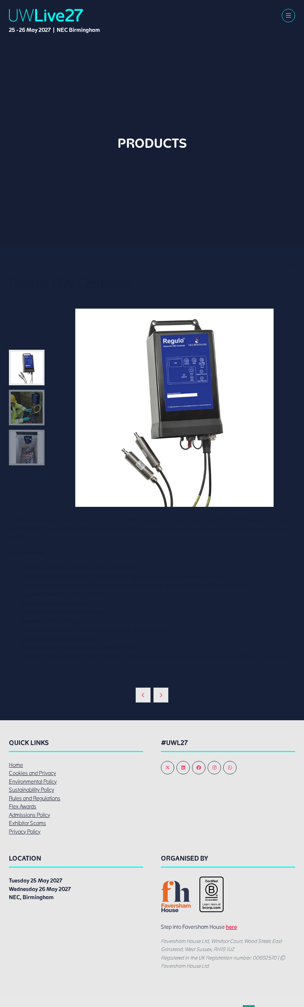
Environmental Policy (33, 781)
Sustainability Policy (31, 790)
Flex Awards (22, 806)
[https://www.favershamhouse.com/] (176, 910)
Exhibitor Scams (27, 823)
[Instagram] (214, 767)
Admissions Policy (29, 815)
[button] (288, 15)
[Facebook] (198, 767)
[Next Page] (160, 695)
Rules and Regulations (34, 798)
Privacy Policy (24, 831)
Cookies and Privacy (32, 773)
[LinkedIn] (183, 767)
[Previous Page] (143, 695)
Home (16, 765)
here (231, 927)
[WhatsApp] (230, 767)
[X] (167, 767)
